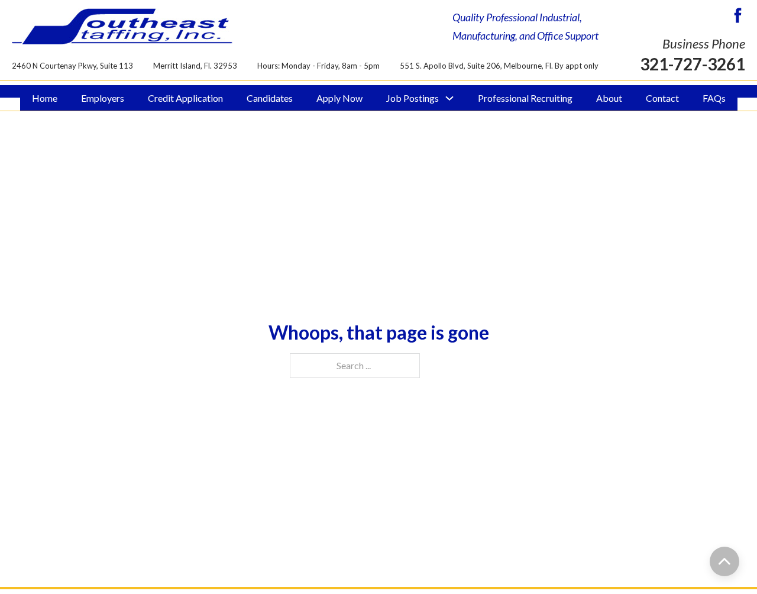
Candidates (270, 98)
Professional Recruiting (525, 98)
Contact (662, 98)
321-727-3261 (692, 64)
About (609, 98)
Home (44, 98)
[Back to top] (724, 561)
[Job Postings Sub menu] (449, 98)
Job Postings (412, 98)
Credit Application (185, 98)
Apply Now (339, 98)
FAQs (714, 98)
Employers (102, 98)
